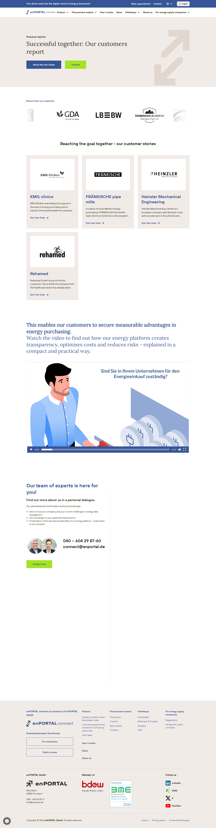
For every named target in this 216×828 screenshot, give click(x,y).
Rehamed (39, 273)
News (85, 750)
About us (86, 758)
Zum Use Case (37, 217)
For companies (49, 741)
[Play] (31, 449)
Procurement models (120, 711)
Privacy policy (158, 820)
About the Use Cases (44, 64)
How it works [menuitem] (106, 12)
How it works (88, 743)
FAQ (140, 730)
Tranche (114, 721)
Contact (158, 3)
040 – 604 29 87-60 (82, 540)
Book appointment (140, 3)
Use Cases (87, 735)
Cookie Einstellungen (179, 820)
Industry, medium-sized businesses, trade (93, 719)
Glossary (142, 725)
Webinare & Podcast (148, 721)
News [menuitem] (119, 12)
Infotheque (143, 711)
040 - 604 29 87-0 (35, 799)
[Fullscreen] (184, 449)
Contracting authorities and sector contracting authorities (93, 727)
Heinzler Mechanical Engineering (161, 199)
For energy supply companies (175, 713)
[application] (108, 407)
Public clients (50, 752)
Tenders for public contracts (174, 726)
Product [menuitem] (61, 12)
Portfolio (114, 730)
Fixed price (115, 717)
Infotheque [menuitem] (130, 12)
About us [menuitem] (147, 12)
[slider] (105, 449)
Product (86, 711)
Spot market (116, 725)
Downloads (143, 717)
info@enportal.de (34, 802)
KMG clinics (41, 196)
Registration (171, 720)
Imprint (145, 820)
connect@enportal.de (84, 546)
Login (185, 3)
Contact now (39, 564)
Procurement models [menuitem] (82, 12)
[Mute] (179, 449)
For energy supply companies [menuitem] (171, 12)
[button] (108, 407)
